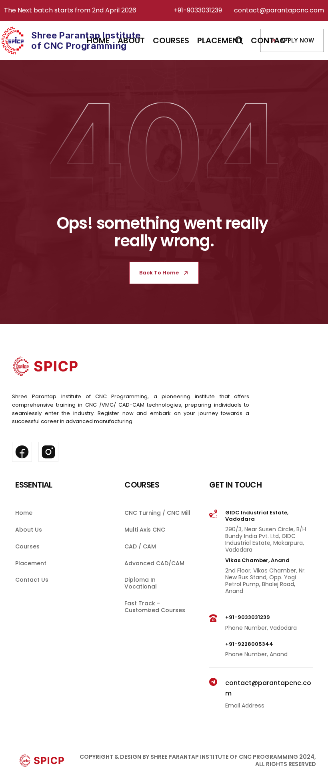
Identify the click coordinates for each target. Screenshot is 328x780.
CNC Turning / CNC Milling (161, 513)
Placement (30, 563)
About (131, 40)
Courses (27, 546)
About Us (28, 530)
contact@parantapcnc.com (279, 10)
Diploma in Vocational (140, 583)
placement (220, 40)
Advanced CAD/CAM (154, 563)
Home (98, 40)
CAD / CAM (140, 546)
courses (171, 40)
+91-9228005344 (249, 644)
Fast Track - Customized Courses (154, 606)
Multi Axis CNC (144, 530)
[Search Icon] (239, 40)
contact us (31, 580)
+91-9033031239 (198, 10)
